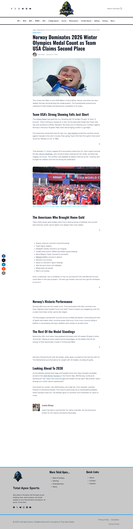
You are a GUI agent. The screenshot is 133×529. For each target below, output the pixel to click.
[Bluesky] (22, 8)
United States (41, 119)
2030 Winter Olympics (51, 376)
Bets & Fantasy (58, 478)
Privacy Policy (103, 520)
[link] (35, 169)
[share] (96, 168)
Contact (92, 481)
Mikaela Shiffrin (42, 257)
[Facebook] (11, 8)
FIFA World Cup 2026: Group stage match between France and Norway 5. (66, 170)
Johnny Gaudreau (46, 154)
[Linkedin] (26, 8)
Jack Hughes (73, 133)
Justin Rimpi (41, 54)
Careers (92, 484)
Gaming (56, 481)
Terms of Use (114, 524)
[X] (15, 8)
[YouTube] (30, 8)
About (91, 478)
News (55, 487)
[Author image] (35, 54)
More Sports (37, 32)
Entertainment (58, 484)
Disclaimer (115, 520)
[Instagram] (19, 8)
